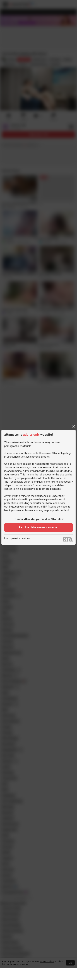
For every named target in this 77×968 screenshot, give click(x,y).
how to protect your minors (17, 538)
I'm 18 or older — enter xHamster (38, 527)
